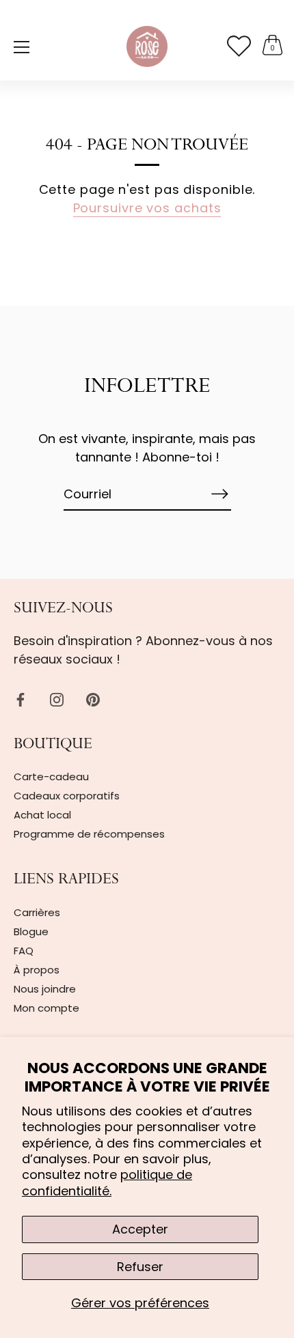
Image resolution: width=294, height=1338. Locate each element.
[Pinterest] (93, 699)
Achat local (42, 815)
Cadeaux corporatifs (67, 795)
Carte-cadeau (51, 776)
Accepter (140, 1229)
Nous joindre (45, 989)
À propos (36, 970)
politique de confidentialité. (107, 1182)
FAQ (24, 950)
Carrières (37, 912)
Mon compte (46, 1008)
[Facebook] (20, 699)
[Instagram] (57, 699)
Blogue (31, 931)
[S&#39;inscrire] (220, 494)
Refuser (140, 1266)
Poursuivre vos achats (147, 207)
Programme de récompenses (89, 834)
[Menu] (22, 47)
